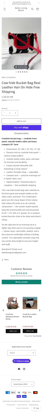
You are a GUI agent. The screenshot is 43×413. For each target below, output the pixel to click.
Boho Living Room (12, 401)
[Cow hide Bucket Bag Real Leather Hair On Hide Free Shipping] (16, 72)
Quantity (4, 108)
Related (38, 336)
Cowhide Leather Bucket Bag (30, 315)
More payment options (21, 133)
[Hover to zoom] (21, 43)
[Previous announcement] (4, 2)
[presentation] (3, 310)
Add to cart (13, 331)
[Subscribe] (32, 353)
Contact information (22, 408)
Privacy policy (11, 404)
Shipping (4, 100)
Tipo (34, 336)
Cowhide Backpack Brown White (12, 316)
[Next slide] (39, 42)
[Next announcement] (38, 2)
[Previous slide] (4, 42)
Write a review (21, 282)
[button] (4, 9)
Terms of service (22, 404)
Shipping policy (34, 404)
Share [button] (6, 260)
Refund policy (36, 401)
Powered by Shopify (24, 401)
